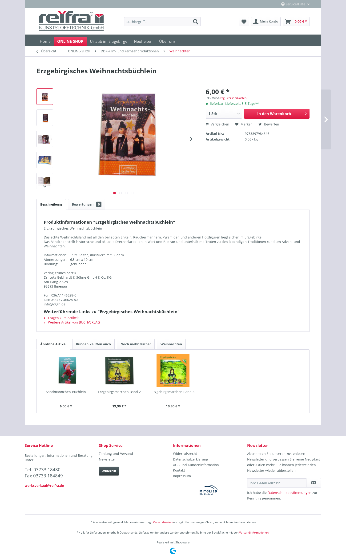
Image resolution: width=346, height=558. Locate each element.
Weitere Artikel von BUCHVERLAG (73, 322)
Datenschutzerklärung (190, 459)
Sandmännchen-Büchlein (66, 392)
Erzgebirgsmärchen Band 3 (173, 392)
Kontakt (179, 470)
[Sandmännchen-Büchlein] (65, 370)
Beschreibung (51, 204)
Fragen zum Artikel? (63, 318)
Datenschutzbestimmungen (289, 492)
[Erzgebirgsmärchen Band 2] (119, 370)
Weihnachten (171, 344)
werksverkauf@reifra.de (44, 485)
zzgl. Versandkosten (233, 98)
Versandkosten (163, 522)
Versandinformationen (254, 533)
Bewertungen (86, 204)
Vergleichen (219, 124)
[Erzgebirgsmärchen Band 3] (173, 370)
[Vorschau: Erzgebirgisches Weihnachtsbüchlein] (44, 96)
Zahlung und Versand (116, 453)
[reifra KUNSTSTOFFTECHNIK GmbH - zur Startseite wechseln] (71, 21)
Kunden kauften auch (93, 344)
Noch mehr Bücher (136, 344)
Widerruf (109, 471)
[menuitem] (162, 21)
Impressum (182, 476)
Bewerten (271, 124)
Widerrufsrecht (185, 453)
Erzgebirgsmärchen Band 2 (119, 392)
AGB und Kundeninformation (196, 465)
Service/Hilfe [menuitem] (295, 4)
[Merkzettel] (244, 21)
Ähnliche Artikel (53, 344)
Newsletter (107, 459)
